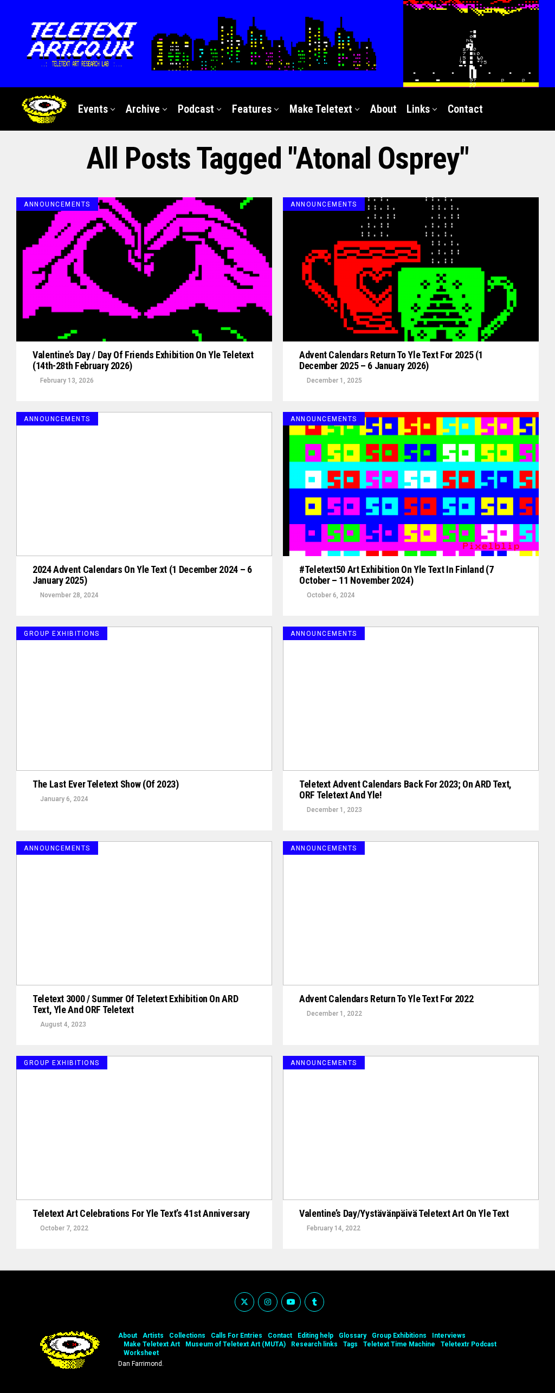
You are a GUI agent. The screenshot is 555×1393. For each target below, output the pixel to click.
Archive (143, 108)
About (383, 108)
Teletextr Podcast (468, 1344)
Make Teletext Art (152, 1344)
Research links (314, 1344)
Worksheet (141, 1353)
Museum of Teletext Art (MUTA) (235, 1344)
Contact (465, 108)
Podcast (196, 108)
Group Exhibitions (399, 1335)
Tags (350, 1344)
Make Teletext (320, 108)
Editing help (315, 1335)
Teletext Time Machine (399, 1344)
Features (252, 108)
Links (418, 108)
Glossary (352, 1335)
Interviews (449, 1335)
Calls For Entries (236, 1335)
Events (93, 108)
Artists (153, 1335)
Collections (187, 1335)
